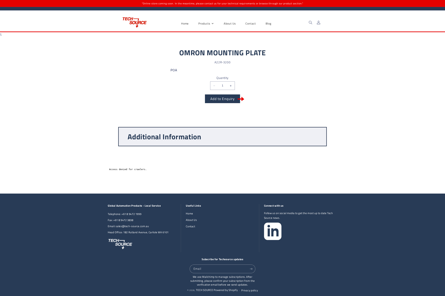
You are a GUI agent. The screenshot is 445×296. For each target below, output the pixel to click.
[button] (310, 23)
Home (189, 213)
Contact (190, 226)
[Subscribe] (251, 269)
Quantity (222, 78)
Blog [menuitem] (269, 23)
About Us (191, 220)
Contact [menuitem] (250, 23)
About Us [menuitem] (230, 23)
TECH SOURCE (204, 290)
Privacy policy (249, 290)
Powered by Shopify (226, 290)
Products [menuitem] (204, 23)
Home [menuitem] (185, 23)
